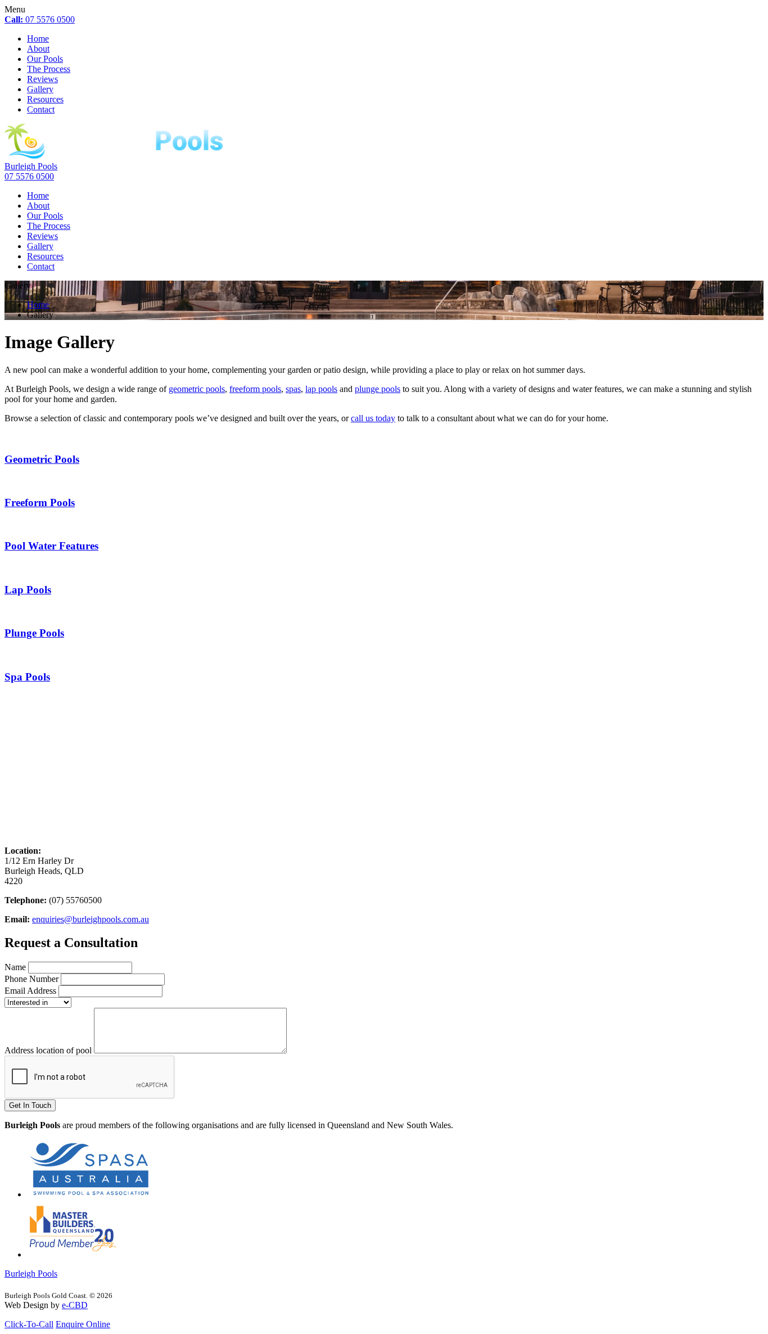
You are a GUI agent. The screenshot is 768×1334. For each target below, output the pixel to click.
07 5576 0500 (39, 19)
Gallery (40, 89)
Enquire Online (83, 1324)
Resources (45, 99)
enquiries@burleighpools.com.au (90, 919)
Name (15, 967)
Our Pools (45, 59)
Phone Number (31, 979)
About (38, 48)
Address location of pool (48, 1050)
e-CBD (75, 1305)
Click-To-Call (28, 1324)
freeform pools (255, 389)
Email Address (30, 990)
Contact (41, 109)
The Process (48, 69)
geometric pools (197, 389)
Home (38, 38)
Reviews (42, 79)
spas (293, 389)
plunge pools (377, 389)
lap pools (321, 389)
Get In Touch (30, 1105)
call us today (373, 418)
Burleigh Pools (30, 166)
